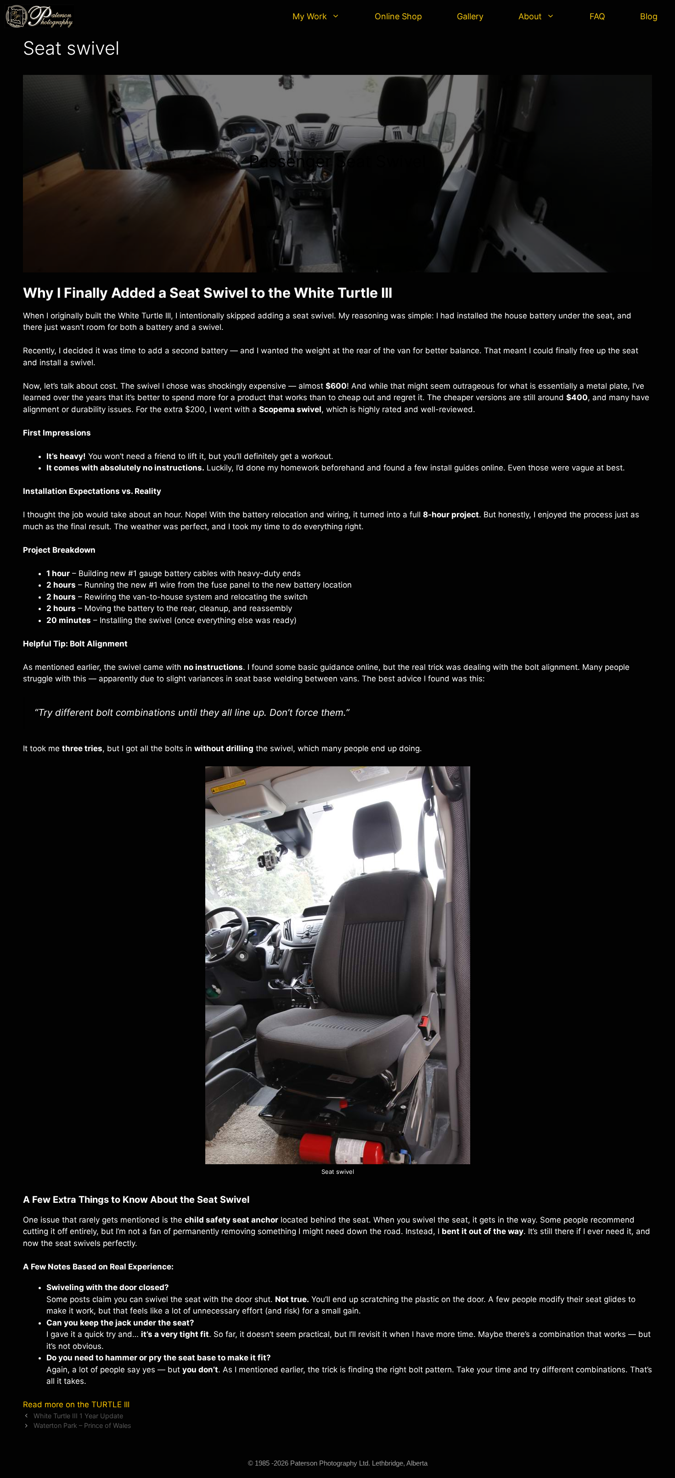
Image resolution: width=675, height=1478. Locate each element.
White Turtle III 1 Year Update (78, 1416)
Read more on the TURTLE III (76, 1404)
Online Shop (398, 16)
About (530, 16)
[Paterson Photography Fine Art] (42, 16)
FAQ (597, 16)
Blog (649, 16)
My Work (309, 16)
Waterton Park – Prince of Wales (82, 1425)
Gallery (470, 16)
